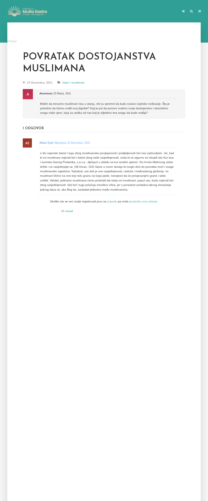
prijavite (112, 201)
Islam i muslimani (73, 82)
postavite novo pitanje (143, 201)
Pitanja (12, 41)
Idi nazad (67, 211)
